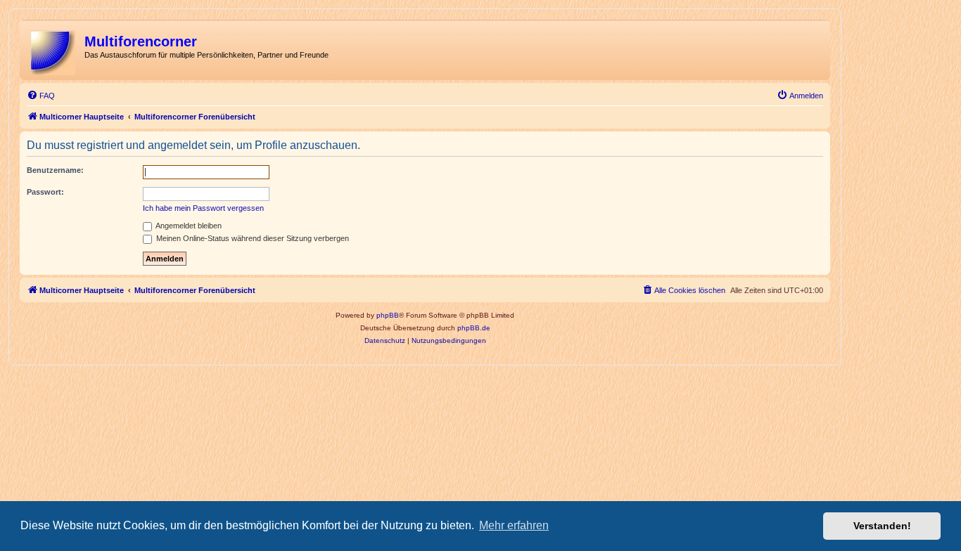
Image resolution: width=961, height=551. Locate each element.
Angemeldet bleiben (188, 225)
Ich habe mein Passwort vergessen (203, 208)
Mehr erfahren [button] (514, 525)
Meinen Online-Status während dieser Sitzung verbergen (251, 238)
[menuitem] (41, 95)
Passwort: (45, 192)
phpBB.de (473, 328)
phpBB (387, 315)
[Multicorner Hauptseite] (53, 50)
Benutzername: (55, 170)
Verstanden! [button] (882, 525)
